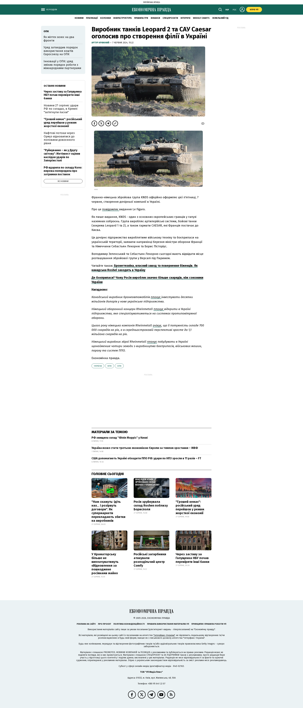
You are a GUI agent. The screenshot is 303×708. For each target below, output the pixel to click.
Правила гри (141, 18)
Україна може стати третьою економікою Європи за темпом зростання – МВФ (145, 448)
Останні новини (54, 85)
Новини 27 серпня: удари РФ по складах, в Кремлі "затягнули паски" (61, 109)
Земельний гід (220, 18)
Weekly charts (201, 18)
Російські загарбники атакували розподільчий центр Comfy (150, 559)
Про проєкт (104, 624)
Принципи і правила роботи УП (208, 624)
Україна (98, 366)
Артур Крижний (101, 42)
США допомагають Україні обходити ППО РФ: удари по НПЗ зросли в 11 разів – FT (146, 458)
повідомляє (110, 209)
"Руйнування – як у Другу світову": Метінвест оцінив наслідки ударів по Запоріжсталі (62, 155)
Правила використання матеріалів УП (168, 624)
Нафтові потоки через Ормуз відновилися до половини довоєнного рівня (59, 138)
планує (156, 297)
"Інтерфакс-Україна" (164, 635)
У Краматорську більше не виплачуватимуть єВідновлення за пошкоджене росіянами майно (105, 563)
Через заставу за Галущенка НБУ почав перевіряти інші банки (192, 558)
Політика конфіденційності (129, 624)
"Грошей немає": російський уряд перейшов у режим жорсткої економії (190, 507)
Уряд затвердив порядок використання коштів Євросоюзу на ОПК (61, 51)
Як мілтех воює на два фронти (59, 38)
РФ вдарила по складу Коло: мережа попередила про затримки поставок (63, 171)
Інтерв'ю (185, 18)
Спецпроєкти (170, 18)
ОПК (119, 366)
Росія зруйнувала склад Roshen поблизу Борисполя (151, 505)
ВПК (109, 366)
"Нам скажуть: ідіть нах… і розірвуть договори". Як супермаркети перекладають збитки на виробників (108, 511)
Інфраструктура (122, 18)
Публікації (92, 18)
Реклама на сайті (86, 624)
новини (79, 18)
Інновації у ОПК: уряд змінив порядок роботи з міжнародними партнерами (62, 65)
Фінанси (155, 18)
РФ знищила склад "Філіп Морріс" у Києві (120, 437)
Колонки (105, 18)
